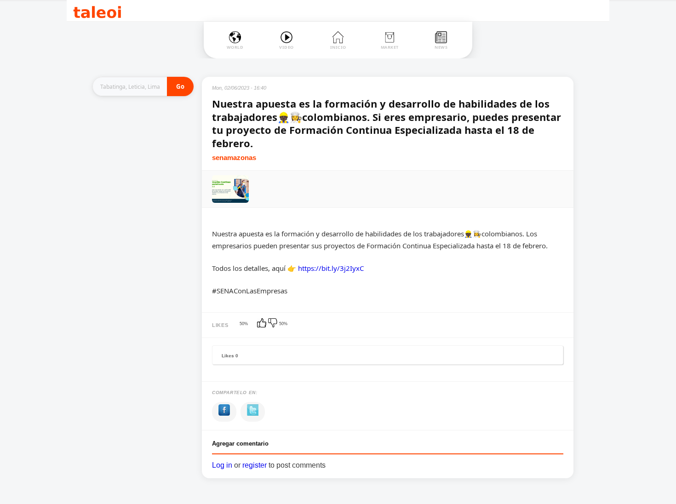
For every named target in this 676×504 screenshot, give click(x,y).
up (262, 323)
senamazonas (234, 157)
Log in (222, 465)
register (254, 465)
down (273, 323)
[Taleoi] (97, 10)
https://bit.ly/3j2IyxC (331, 268)
